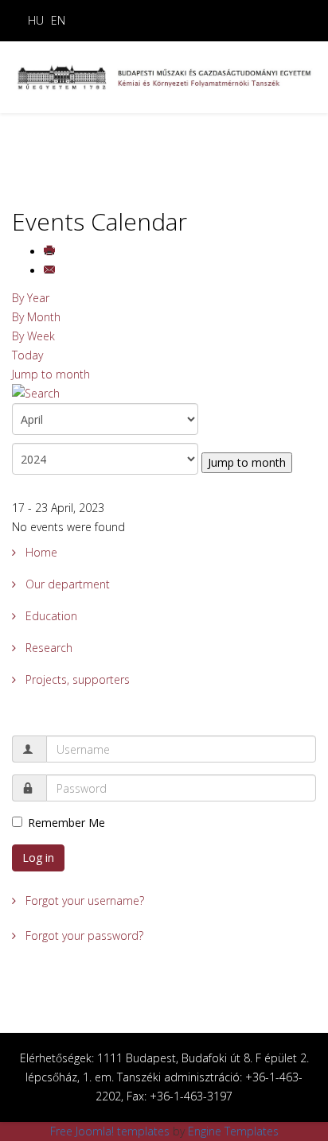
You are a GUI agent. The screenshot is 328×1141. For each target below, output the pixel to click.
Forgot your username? (83, 900)
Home (39, 552)
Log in (38, 857)
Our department (66, 584)
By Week (33, 335)
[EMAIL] (51, 270)
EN (58, 20)
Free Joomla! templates (110, 1131)
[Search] (164, 393)
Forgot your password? (82, 935)
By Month (36, 316)
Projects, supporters (76, 679)
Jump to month (51, 374)
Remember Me (66, 822)
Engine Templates (233, 1131)
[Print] (51, 251)
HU (36, 20)
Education (49, 615)
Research (47, 647)
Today (27, 355)
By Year (30, 297)
